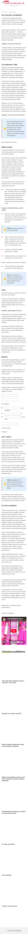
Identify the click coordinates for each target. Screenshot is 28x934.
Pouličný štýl (12, 12)
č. (21, 413)
